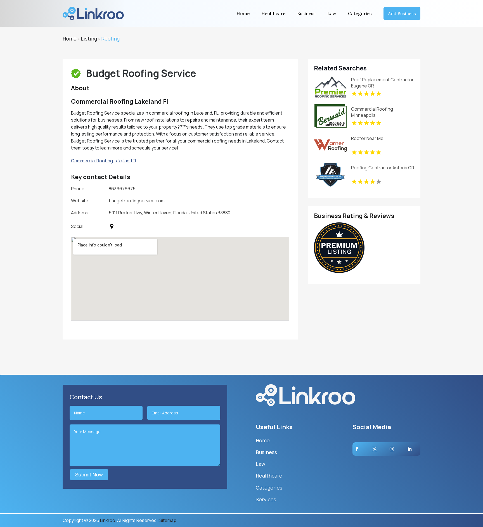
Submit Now (89, 474)
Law (331, 13)
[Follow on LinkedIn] (409, 449)
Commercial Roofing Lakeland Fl (103, 161)
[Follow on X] (374, 449)
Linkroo (107, 520)
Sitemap (167, 520)
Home (243, 13)
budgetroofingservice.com (137, 201)
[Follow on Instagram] (391, 449)
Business (306, 13)
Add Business (402, 13)
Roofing (110, 38)
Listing (89, 38)
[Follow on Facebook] (356, 449)
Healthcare (273, 13)
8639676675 (122, 189)
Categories (360, 13)
